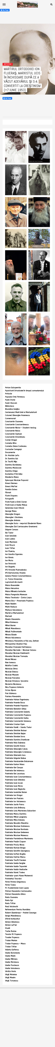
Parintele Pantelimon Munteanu (19, 839)
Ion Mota (9, 560)
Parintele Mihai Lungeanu (16, 817)
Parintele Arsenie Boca (15, 703)
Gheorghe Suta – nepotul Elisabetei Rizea (23, 523)
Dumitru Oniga (11, 471)
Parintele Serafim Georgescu (17, 851)
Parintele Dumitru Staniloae (17, 740)
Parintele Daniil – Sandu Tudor (18, 727)
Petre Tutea (10, 885)
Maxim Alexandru (12, 619)
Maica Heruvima (12, 588)
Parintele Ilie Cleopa (14, 768)
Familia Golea (11, 489)
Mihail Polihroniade (13, 632)
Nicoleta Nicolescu (13, 684)
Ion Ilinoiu (9, 557)
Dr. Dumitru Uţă (11, 459)
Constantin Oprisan (13, 434)
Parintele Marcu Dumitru (15, 814)
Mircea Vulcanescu (13, 638)
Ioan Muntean (11, 542)
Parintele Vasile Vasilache (16, 869)
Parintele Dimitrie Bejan (15, 733)
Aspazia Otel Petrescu (15, 397)
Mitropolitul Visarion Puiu (16, 644)
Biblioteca (9, 406)
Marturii (8, 616)
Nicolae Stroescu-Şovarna (16, 681)
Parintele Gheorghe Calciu (16, 749)
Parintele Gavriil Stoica (15, 746)
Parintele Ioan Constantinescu (18, 777)
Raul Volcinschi (11, 906)
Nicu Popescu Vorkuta (14, 687)
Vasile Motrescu (12, 962)
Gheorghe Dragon (12, 514)
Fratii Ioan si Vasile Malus (16, 505)
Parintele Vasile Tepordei (16, 866)
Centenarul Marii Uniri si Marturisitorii (21, 412)
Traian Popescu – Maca (15, 944)
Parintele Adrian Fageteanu (17, 700)
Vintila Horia (10, 971)
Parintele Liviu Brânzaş (15, 808)
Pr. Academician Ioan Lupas (17, 888)
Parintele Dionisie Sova (15, 737)
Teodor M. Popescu (13, 934)
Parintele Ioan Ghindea (15, 780)
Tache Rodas (10, 931)
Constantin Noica (12, 431)
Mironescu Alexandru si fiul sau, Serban (22, 641)
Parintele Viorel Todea (15, 872)
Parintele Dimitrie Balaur (16, 730)
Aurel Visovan (11, 403)
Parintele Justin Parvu (14, 804)
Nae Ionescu (10, 662)
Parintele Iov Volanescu (15, 801)
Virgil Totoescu (11, 981)
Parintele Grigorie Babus (15, 758)
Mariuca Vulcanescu (13, 610)
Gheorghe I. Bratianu (14, 517)
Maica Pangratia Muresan (16, 594)
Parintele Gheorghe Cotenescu (18, 752)
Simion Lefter (11, 925)
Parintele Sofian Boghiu (15, 854)
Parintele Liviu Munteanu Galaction (20, 811)
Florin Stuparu (11, 496)
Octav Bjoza (10, 690)
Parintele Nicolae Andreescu (17, 826)
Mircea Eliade (11, 635)
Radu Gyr (9, 900)
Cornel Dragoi (11, 440)
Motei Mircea (10, 659)
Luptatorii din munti (13, 582)
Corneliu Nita (10, 443)
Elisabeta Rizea (12, 477)
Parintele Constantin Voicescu (18, 721)
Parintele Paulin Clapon (15, 842)
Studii (7, 928)
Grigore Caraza (11, 530)
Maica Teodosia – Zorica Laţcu (18, 598)
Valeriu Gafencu (12, 950)
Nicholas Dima (11, 669)
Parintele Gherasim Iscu (15, 755)
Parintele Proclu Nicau (14, 845)
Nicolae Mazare (12, 675)
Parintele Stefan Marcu (15, 857)
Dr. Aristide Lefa (12, 455)
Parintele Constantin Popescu (18, 715)
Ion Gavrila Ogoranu (14, 554)
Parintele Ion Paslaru (14, 798)
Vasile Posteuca (12, 965)
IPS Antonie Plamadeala (15, 570)
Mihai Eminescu (11, 622)
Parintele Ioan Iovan (14, 783)
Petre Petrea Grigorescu (15, 882)
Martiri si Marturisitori (14, 613)
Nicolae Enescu (11, 672)
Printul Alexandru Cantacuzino (18, 891)
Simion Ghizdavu (12, 922)
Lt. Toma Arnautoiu (13, 579)
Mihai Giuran (10, 625)
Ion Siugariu (10, 567)
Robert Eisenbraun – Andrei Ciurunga (20, 913)
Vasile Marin (10, 956)
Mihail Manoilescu (12, 628)
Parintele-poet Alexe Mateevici (19, 876)
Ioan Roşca (10, 545)
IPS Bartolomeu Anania (15, 573)
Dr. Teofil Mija (11, 462)
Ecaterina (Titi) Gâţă (13, 474)
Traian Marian (11, 940)
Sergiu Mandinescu (13, 916)
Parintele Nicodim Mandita (16, 823)
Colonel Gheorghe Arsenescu (17, 415)
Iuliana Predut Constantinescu (18, 576)
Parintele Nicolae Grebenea (17, 832)
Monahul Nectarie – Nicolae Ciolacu (20, 650)
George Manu (10, 511)
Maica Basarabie (12, 585)
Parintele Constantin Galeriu (17, 712)
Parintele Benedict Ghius (15, 709)
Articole (8, 394)
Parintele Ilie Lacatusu (15, 774)
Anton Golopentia (13, 388)
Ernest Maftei (11, 486)
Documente (10, 452)
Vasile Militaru (11, 959)
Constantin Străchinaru (15, 437)
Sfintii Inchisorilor (12, 919)
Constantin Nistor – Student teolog (20, 428)
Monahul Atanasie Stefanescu (18, 647)
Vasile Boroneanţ (12, 953)
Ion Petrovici (10, 564)
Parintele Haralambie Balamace (19, 761)
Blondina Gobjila (12, 409)
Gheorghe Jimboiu (12, 520)
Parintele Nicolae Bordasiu (16, 829)
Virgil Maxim (10, 977)
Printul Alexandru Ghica (15, 894)
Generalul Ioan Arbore (14, 508)
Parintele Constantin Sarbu (17, 718)
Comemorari (10, 418)
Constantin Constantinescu (17, 425)
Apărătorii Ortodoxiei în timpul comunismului (24, 391)
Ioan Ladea (10, 539)
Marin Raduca (11, 607)
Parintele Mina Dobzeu (15, 820)
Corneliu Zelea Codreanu (15, 446)
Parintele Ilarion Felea (14, 764)
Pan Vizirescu (10, 693)
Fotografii (9, 499)
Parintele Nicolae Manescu (16, 835)
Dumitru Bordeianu (13, 465)
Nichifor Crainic (11, 666)
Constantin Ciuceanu (14, 421)
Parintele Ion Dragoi (13, 795)
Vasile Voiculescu (12, 968)
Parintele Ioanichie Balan (16, 792)
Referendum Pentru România (17, 910)
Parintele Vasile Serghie (15, 863)
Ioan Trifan (10, 548)
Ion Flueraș (10, 551)
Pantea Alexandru (13, 696)
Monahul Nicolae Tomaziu (16, 656)
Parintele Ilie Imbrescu (14, 771)
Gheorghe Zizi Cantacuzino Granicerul (21, 527)
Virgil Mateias (11, 974)
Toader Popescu (12, 937)
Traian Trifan (11, 947)
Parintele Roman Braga (15, 848)
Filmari (8, 492)
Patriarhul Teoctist (13, 879)
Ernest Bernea (11, 483)
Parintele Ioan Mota (14, 786)
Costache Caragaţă (13, 449)
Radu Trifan (10, 903)
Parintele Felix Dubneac (15, 743)
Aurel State (10, 400)
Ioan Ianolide (10, 536)
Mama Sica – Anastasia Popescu (19, 601)
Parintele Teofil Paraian (15, 860)
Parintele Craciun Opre (15, 724)
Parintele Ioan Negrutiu (15, 789)
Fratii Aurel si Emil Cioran (16, 502)
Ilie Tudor (9, 533)
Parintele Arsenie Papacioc (16, 706)
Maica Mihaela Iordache (15, 591)
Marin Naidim (10, 604)
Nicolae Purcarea (12, 678)
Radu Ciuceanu (11, 897)
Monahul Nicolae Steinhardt (17, 653)
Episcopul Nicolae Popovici (16, 480)
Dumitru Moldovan (13, 468)
